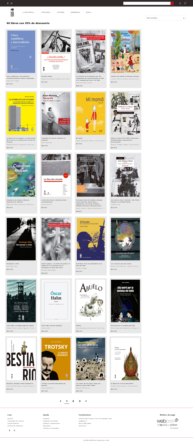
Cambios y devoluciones (51, 423)
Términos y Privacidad (51, 428)
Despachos (47, 426)
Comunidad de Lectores (16, 421)
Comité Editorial (13, 423)
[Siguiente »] (86, 401)
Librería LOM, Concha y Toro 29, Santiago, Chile (95, 418)
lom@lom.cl (83, 421)
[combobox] (148, 3)
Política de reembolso (15, 426)
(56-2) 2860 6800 (85, 423)
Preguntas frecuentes (50, 421)
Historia (10, 418)
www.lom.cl (83, 426)
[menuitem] (29, 12)
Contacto (46, 418)
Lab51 (107, 440)
